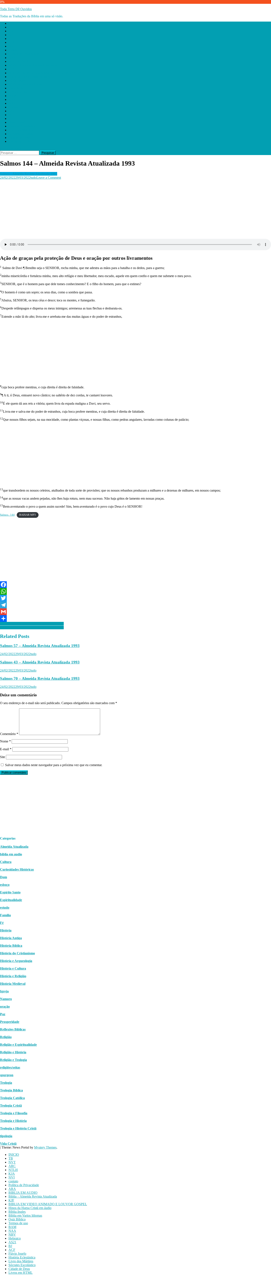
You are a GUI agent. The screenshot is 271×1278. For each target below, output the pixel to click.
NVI (11, 46)
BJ (10, 115)
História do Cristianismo (17, 953)
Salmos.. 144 (7, 514)
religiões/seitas (10, 1067)
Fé (2, 923)
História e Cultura (13, 968)
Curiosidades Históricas (17, 869)
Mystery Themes (45, 1147)
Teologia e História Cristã (18, 1128)
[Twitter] (135, 598)
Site (2, 757)
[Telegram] (135, 605)
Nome (5, 741)
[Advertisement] (127, 209)
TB (10, 27)
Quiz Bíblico (17, 88)
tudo (33, 177)
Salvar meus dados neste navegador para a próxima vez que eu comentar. (53, 765)
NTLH (13, 38)
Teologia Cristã (11, 1105)
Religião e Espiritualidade (18, 1044)
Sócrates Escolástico (22, 134)
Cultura (5, 862)
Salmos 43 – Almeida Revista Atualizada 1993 (40, 662)
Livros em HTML (20, 141)
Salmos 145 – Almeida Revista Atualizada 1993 (32, 623)
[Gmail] (135, 611)
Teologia (6, 1082)
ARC (12, 35)
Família (5, 915)
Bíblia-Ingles (17, 80)
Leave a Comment (48, 177)
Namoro (6, 999)
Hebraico (14, 107)
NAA (12, 99)
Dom (3, 877)
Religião (6, 1037)
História (5, 930)
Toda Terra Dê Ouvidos (16, 9)
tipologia (6, 1136)
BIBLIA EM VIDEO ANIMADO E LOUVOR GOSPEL (47, 73)
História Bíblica (11, 945)
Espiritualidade (11, 900)
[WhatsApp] (135, 591)
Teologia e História (13, 1121)
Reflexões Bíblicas (13, 1029)
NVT (12, 31)
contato (13, 50)
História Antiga (11, 938)
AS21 (12, 111)
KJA (11, 42)
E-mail (5, 749)
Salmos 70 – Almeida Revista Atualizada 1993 (40, 678)
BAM (12, 96)
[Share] (135, 618)
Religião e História (13, 1052)
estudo (4, 907)
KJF (11, 69)
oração (5, 1006)
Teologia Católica (12, 1098)
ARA (12, 57)
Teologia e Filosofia (13, 1113)
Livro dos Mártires (20, 130)
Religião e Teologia (13, 1060)
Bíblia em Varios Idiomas (25, 84)
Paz (2, 1014)
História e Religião (13, 976)
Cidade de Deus (19, 137)
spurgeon (6, 1075)
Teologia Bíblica (11, 1090)
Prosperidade (9, 1022)
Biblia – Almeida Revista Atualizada (32, 65)
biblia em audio (11, 854)
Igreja (4, 991)
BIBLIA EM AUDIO (22, 61)
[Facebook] (135, 584)
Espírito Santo (10, 892)
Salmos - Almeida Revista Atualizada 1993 (28, 174)
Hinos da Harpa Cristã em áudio (29, 76)
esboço (5, 884)
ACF (11, 118)
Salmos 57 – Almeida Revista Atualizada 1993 (40, 645)
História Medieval (12, 983)
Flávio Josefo (17, 122)
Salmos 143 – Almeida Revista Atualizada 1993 (32, 627)
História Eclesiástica (21, 126)
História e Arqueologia (16, 961)
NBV (12, 103)
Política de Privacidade (23, 54)
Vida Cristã (8, 1143)
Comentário (9, 734)
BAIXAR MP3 (27, 514)
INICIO (13, 23)
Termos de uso (18, 92)
